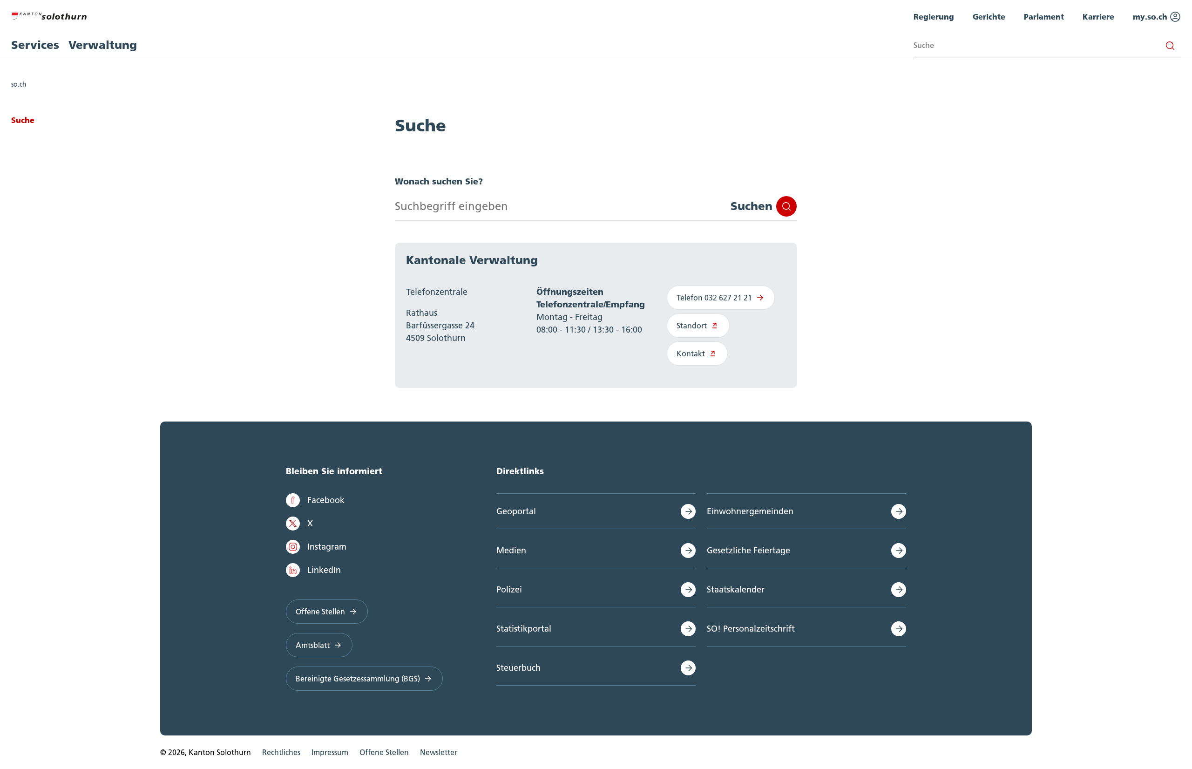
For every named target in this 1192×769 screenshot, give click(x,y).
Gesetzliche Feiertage (748, 550)
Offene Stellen (320, 611)
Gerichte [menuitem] (989, 16)
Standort (692, 325)
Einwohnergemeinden (750, 511)
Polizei (509, 589)
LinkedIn (324, 570)
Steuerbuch (518, 667)
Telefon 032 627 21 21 (714, 297)
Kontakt (691, 353)
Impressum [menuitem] (330, 752)
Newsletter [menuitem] (438, 752)
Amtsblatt (313, 645)
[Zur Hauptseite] (49, 15)
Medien (511, 550)
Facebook (326, 500)
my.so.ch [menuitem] (1151, 16)
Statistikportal (523, 628)
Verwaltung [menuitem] (102, 45)
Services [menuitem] (35, 45)
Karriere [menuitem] (1098, 16)
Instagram (326, 546)
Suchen (751, 206)
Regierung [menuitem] (934, 16)
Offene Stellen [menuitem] (384, 752)
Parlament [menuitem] (1044, 16)
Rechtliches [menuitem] (281, 752)
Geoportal (516, 511)
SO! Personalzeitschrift (751, 628)
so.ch (19, 84)
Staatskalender (736, 589)
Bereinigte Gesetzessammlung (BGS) (358, 678)
